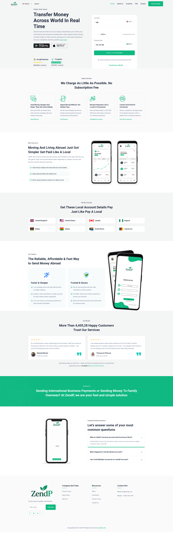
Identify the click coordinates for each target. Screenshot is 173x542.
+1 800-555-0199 (127, 496)
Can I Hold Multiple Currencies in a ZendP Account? (109, 459)
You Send (97, 18)
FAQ (136, 4)
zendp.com (102, 528)
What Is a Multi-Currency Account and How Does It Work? (111, 437)
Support (36, 3)
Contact (143, 4)
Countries (129, 4)
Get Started (64, 119)
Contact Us (95, 503)
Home (112, 4)
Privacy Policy (66, 491)
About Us (120, 4)
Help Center (66, 495)
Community (95, 495)
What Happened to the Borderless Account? (106, 452)
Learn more (63, 40)
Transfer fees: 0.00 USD (116, 65)
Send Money (34, 119)
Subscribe (50, 507)
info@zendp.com (127, 492)
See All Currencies (126, 119)
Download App (155, 4)
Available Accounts (96, 119)
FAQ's (94, 491)
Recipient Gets (98, 40)
